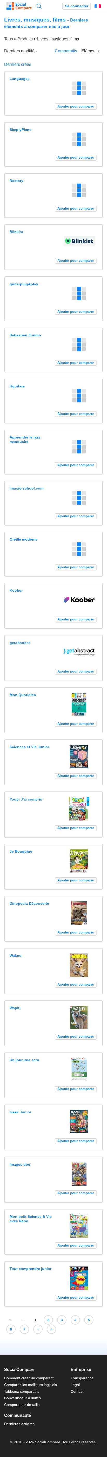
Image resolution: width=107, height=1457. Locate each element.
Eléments (90, 51)
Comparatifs (66, 51)
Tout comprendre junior (30, 1269)
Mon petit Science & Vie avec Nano (31, 1218)
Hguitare (17, 386)
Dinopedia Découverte (29, 903)
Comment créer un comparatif (29, 1378)
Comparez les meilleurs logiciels (30, 1385)
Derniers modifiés (20, 51)
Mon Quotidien (23, 695)
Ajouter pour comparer (75, 106)
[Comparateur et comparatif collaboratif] (19, 6)
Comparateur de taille (22, 1405)
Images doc (20, 1164)
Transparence (82, 1378)
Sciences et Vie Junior (29, 747)
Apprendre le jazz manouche (25, 439)
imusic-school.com (26, 488)
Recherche (39, 6)
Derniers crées (17, 64)
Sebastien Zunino (25, 335)
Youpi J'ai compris (26, 799)
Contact (77, 1391)
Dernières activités (19, 1424)
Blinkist (16, 232)
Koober (16, 590)
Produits (25, 39)
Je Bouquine (21, 851)
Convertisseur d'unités (22, 1398)
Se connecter (76, 6)
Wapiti (15, 1008)
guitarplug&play (24, 284)
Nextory (16, 181)
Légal (75, 1385)
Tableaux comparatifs (21, 1391)
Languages (20, 78)
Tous (8, 39)
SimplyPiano (21, 130)
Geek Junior (20, 1112)
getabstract (20, 643)
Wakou (16, 955)
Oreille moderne (24, 539)
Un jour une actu (24, 1060)
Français (98, 6)
